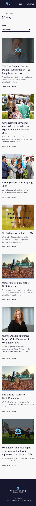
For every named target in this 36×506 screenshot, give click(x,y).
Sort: (4, 26)
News (14, 87)
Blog (21, 4)
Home (6, 13)
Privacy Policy (26, 501)
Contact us (29, 4)
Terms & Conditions (12, 501)
